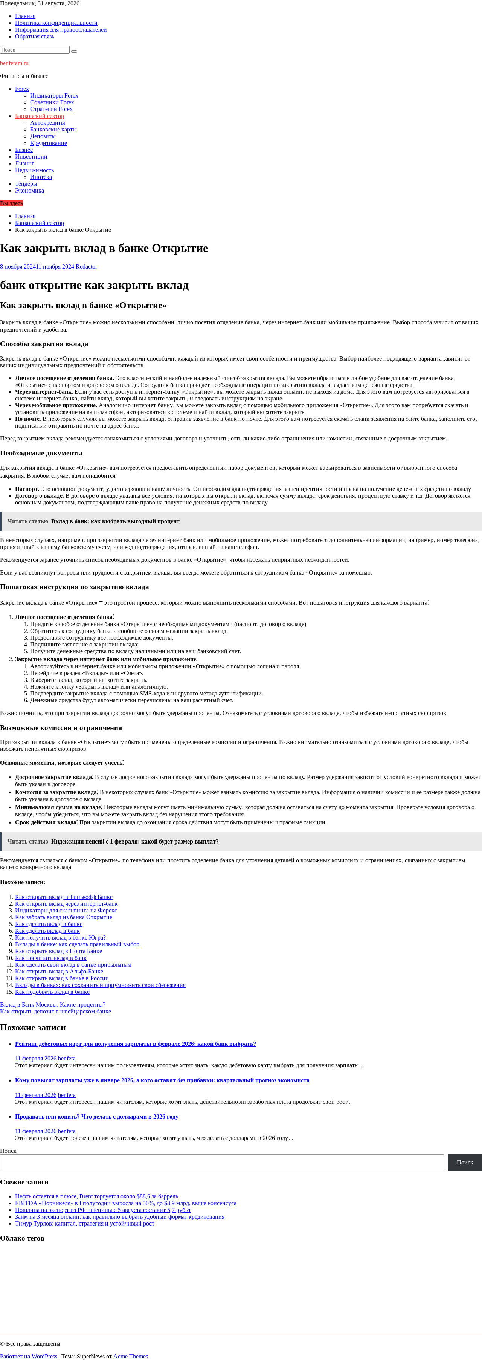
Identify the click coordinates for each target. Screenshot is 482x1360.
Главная (25, 16)
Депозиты (43, 136)
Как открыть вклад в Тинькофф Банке (64, 897)
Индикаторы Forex (54, 95)
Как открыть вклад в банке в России (62, 978)
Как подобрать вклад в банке (52, 992)
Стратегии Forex (51, 109)
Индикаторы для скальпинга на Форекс (66, 910)
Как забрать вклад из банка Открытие (63, 917)
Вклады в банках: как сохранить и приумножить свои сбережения (100, 985)
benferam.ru (14, 63)
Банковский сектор (39, 116)
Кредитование (48, 143)
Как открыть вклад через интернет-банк (66, 903)
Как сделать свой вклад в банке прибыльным (73, 964)
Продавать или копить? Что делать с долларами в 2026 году (96, 1116)
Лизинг (24, 163)
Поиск (8, 1151)
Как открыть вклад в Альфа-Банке (59, 971)
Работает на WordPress (28, 1356)
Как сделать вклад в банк (47, 931)
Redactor (86, 266)
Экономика (29, 190)
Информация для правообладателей (61, 29)
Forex (22, 89)
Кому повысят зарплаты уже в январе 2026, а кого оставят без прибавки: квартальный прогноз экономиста (162, 1080)
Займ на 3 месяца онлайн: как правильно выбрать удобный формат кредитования (119, 1216)
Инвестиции (31, 156)
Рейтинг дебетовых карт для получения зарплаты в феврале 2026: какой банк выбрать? (135, 1044)
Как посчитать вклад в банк (51, 958)
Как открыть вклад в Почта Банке (58, 951)
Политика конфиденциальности (56, 23)
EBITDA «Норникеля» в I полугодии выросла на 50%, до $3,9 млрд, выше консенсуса (125, 1203)
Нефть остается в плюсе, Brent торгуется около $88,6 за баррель (96, 1196)
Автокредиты (47, 122)
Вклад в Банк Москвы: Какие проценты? (52, 1004)
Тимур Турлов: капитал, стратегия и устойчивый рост (84, 1223)
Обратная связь (34, 36)
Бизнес (24, 150)
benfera (67, 1058)
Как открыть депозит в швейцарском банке (55, 1011)
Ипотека (41, 177)
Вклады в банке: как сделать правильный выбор (77, 944)
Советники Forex (52, 102)
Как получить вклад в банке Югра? (60, 937)
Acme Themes (130, 1356)
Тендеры (26, 183)
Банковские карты (53, 129)
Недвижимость (34, 170)
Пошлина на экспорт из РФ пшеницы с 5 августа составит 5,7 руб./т (103, 1210)
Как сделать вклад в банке (48, 924)
